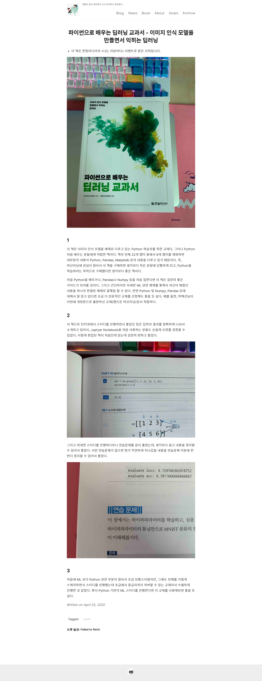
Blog (120, 13)
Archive (189, 13)
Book (146, 13)
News (132, 13)
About (160, 13)
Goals (173, 13)
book (87, 619)
